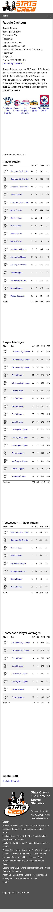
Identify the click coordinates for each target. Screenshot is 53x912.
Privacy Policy (9, 878)
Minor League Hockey (39, 843)
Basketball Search (11, 781)
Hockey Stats (9, 843)
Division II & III (18, 854)
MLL (20, 857)
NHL (18, 843)
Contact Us (18, 875)
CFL (24, 836)
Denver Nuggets (33, 109)
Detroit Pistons (16, 109)
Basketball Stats (10, 825)
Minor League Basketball (32, 829)
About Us (7, 875)
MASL (29, 854)
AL (47, 811)
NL (32, 815)
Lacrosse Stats (9, 857)
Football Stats (9, 836)
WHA (24, 843)
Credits (28, 875)
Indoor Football (9, 839)
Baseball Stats (37, 811)
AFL (30, 836)
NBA (21, 825)
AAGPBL (39, 815)
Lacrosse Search (36, 857)
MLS (31, 850)
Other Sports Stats (11, 868)
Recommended (40, 875)
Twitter (6, 882)
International (21, 850)
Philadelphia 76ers (43, 109)
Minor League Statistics (13, 64)
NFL (19, 836)
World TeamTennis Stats (32, 868)
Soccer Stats (8, 850)
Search (6, 822)
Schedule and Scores (27, 878)
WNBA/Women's (38, 825)
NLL (25, 857)
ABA (27, 825)
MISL (36, 854)
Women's (39, 850)
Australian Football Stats (14, 861)
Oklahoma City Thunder (7, 110)
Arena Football (40, 836)
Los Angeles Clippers (25, 110)
